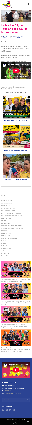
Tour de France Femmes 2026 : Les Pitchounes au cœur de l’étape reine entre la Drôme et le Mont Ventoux (15, 302)
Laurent (5, 36)
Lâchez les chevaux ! (6, 203)
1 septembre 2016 (17, 36)
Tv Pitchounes (19, 38)
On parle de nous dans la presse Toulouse (12, 228)
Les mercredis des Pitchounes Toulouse (11, 215)
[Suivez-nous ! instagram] (7, 410)
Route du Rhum (5, 246)
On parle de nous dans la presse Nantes (11, 225)
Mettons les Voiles (6, 218)
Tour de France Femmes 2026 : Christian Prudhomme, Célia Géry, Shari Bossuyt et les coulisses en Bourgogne (14, 326)
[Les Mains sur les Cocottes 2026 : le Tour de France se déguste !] (16, 136)
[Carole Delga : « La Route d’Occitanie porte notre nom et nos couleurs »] (16, 166)
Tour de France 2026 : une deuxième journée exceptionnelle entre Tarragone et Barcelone (17, 120)
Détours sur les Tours (6, 200)
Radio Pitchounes (5, 241)
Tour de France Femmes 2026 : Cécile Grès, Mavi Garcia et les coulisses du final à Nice (15, 280)
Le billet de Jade (5, 205)
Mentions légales (15, 424)
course (3, 87)
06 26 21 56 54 (9, 391)
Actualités (3, 195)
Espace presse (15, 422)
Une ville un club (5, 253)
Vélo (18, 88)
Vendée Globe (5, 256)
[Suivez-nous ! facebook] (3, 410)
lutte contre (21, 87)
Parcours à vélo (5, 230)
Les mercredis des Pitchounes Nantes (11, 213)
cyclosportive (9, 87)
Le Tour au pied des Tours (8, 208)
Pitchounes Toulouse (9, 38)
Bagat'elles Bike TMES (7, 198)
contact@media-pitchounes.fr (13, 393)
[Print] (6, 41)
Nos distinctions (5, 223)
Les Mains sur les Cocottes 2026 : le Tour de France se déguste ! (17, 150)
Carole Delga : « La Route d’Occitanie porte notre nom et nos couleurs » (17, 180)
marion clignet (5, 88)
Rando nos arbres (5, 243)
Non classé (4, 220)
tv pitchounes (13, 88)
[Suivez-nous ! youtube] (14, 410)
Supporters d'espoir (6, 248)
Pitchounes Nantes (6, 233)
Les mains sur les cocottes (8, 210)
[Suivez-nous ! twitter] (10, 410)
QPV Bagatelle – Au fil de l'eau (9, 238)
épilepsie (15, 87)
